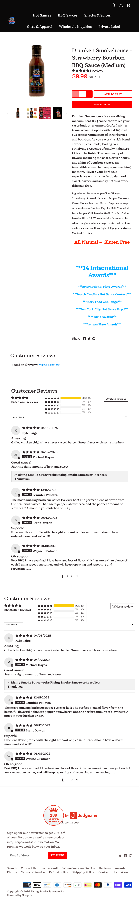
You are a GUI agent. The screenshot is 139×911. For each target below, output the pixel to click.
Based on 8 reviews (24, 402)
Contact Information (113, 872)
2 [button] (67, 576)
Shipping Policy (83, 872)
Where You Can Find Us (78, 868)
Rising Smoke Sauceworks (47, 891)
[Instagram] (130, 855)
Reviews (105, 868)
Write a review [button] (116, 399)
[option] (18, 113)
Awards (120, 868)
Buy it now (102, 104)
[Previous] (8, 113)
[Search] (113, 4)
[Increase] (89, 94)
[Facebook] (125, 855)
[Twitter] (120, 855)
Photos (12, 872)
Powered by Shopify (19, 895)
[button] (81, 70)
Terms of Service (33, 872)
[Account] (121, 4)
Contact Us (28, 868)
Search (12, 868)
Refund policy (58, 872)
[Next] (66, 113)
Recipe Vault (49, 868)
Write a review (49, 364)
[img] (31, 428)
